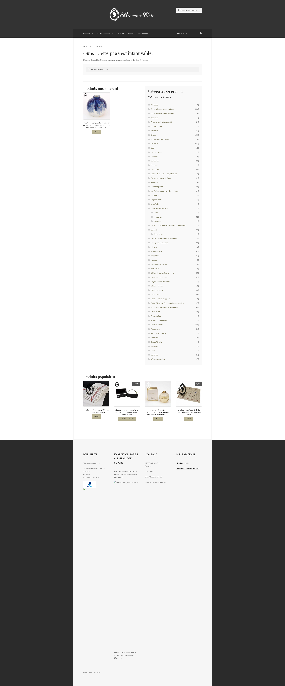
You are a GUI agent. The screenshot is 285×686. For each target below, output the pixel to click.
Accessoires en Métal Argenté (162, 113)
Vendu (97, 132)
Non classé (155, 269)
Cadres (153, 148)
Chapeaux (154, 156)
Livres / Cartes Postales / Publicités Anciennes (168, 225)
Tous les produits (103, 33)
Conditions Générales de (185, 468)
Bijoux (153, 135)
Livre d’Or (120, 33)
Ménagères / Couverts (159, 243)
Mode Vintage (156, 251)
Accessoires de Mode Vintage (162, 109)
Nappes (154, 260)
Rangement (155, 329)
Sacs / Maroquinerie (158, 333)
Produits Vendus (157, 324)
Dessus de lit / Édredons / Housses (164, 174)
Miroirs (154, 247)
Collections (155, 161)
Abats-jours (158, 234)
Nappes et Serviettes (159, 264)
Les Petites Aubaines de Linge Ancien (165, 191)
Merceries (158, 217)
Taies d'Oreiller (157, 342)
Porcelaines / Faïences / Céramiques (164, 307)
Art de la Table (156, 126)
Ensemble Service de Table (161, 178)
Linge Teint (155, 204)
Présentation (156, 316)
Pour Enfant (155, 312)
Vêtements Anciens (158, 359)
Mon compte (143, 33)
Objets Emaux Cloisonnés (160, 281)
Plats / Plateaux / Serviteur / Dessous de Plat (167, 303)
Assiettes (154, 131)
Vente (197, 468)
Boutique (86, 33)
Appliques (155, 118)
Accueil (88, 46)
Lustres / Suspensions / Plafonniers (164, 238)
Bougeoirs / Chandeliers (160, 139)
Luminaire (154, 230)
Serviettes (155, 337)
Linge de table (156, 199)
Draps (156, 212)
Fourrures (154, 182)
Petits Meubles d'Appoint (160, 299)
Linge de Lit (155, 195)
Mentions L (182, 463)
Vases (153, 350)
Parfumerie (155, 294)
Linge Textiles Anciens (159, 208)
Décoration (155, 169)
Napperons (155, 256)
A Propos (154, 105)
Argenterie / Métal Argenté (161, 122)
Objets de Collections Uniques (162, 273)
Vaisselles (154, 346)
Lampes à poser (157, 187)
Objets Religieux (157, 290)
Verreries (154, 355)
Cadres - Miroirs (157, 152)
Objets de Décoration (159, 277)
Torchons (157, 221)
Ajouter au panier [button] (127, 419)
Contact (131, 33)
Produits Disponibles (159, 320)
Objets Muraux (157, 286)
